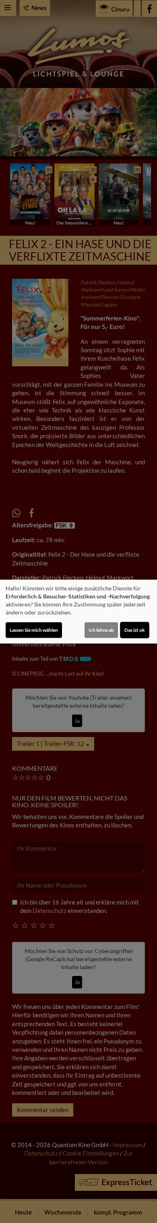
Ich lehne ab (101, 630)
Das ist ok (134, 630)
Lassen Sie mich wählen (34, 630)
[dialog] (78, 612)
